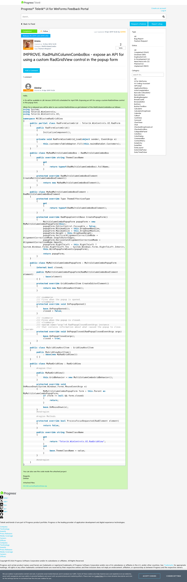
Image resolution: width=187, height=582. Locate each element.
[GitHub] (1, 515)
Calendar (137, 113)
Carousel (137, 120)
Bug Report (138, 39)
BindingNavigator (141, 97)
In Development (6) (142, 59)
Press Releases (6, 533)
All (135, 36)
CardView (138, 118)
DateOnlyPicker (140, 150)
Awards (3, 531)
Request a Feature (138, 24)
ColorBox (137, 134)
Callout (137, 115)
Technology (4, 529)
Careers (3, 538)
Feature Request (141, 41)
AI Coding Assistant (142, 83)
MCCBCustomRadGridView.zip (35, 486)
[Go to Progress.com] (8, 494)
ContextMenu (139, 141)
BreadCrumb (139, 99)
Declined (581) (140, 54)
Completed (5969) (141, 52)
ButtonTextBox (140, 106)
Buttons (137, 104)
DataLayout (138, 147)
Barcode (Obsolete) (142, 92)
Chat (136, 125)
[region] (93, 576)
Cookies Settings (173, 576)
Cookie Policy (99, 576)
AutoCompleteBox (141, 90)
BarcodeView (139, 95)
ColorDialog (138, 136)
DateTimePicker (140, 152)
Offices (3, 540)
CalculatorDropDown (142, 111)
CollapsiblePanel (140, 131)
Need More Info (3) (141, 61)
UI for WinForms (140, 81)
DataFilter (138, 145)
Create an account (158, 8)
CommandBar (139, 138)
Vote (121, 48)
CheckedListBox (140, 129)
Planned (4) (139, 64)
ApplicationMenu (141, 88)
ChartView (138, 122)
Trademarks (168, 565)
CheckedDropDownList (143, 127)
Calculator (138, 108)
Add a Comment (31, 70)
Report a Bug (157, 24)
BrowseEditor (139, 102)
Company (3, 527)
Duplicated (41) (140, 57)
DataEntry (138, 143)
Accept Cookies (149, 576)
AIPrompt (138, 86)
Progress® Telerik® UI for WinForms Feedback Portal (55, 9)
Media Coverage (6, 536)
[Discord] (1, 518)
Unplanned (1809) (141, 66)
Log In (163, 10)
